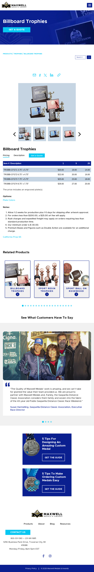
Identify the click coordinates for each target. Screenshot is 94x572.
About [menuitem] (41, 524)
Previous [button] (14, 134)
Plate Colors (9, 200)
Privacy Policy (31, 568)
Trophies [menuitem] (18, 54)
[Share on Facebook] (40, 75)
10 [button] (47, 305)
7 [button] (39, 305)
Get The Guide (53, 458)
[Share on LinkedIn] (51, 75)
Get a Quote (17, 30)
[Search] (89, 57)
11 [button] (49, 305)
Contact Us (17, 532)
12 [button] (52, 305)
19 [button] (71, 305)
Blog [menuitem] (52, 524)
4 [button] (31, 305)
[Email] (34, 75)
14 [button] (58, 305)
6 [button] (36, 305)
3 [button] (28, 305)
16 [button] (63, 305)
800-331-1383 (16, 538)
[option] (47, 104)
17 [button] (66, 305)
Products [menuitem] (7, 54)
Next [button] (79, 134)
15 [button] (60, 305)
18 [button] (68, 305)
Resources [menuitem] (65, 524)
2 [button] (25, 305)
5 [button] (33, 305)
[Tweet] (45, 75)
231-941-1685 (30, 538)
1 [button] (23, 306)
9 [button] (44, 305)
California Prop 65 (12, 237)
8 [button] (41, 305)
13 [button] (55, 305)
